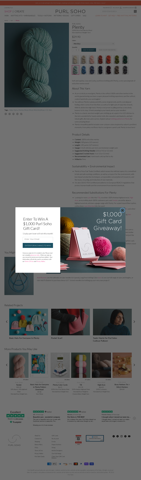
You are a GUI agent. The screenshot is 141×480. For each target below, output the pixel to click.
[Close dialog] (122, 210)
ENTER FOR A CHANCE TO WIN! (38, 245)
